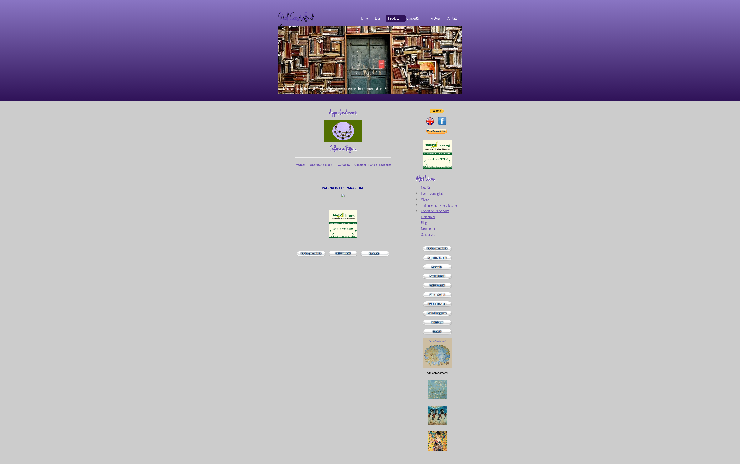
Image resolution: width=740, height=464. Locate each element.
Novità (425, 187)
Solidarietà (428, 234)
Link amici (428, 216)
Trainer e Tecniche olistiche (439, 204)
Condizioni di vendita (435, 210)
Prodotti (393, 18)
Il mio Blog (433, 18)
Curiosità (412, 18)
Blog (424, 222)
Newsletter (428, 228)
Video (425, 198)
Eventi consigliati (432, 193)
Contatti (452, 18)
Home (364, 18)
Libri (378, 18)
